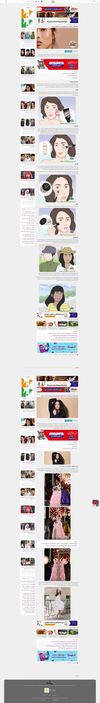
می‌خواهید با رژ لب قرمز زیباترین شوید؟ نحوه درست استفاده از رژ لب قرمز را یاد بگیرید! (62, 333)
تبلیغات (49, 695)
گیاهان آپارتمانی (74, 78)
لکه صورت (56, 354)
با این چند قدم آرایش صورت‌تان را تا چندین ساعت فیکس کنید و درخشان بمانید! (64, 340)
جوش (60, 354)
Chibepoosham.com (49, 700)
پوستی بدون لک (70, 354)
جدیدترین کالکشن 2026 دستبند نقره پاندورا (70, 73)
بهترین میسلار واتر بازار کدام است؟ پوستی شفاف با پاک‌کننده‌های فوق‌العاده (64, 335)
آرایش (75, 354)
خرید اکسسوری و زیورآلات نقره (72, 75)
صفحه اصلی (54, 695)
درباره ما (44, 695)
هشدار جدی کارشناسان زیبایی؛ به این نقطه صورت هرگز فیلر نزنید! (66, 337)
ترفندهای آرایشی (64, 354)
